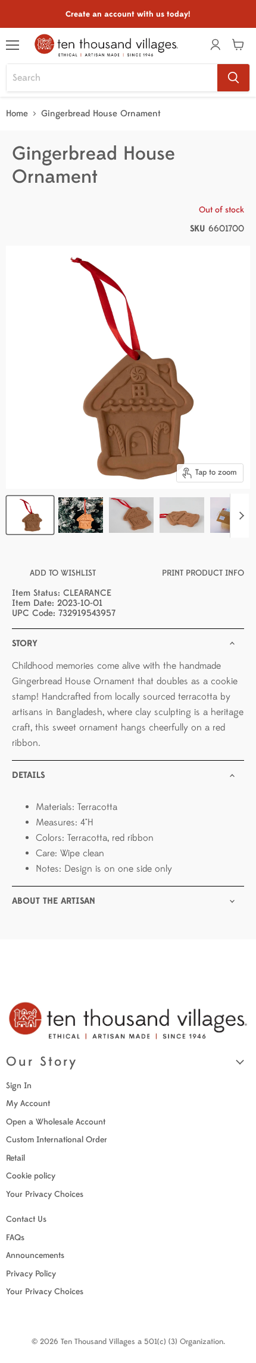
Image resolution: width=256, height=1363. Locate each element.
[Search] (233, 77)
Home (17, 114)
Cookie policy (30, 1176)
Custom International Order (56, 1140)
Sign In (19, 1086)
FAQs (15, 1237)
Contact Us (26, 1219)
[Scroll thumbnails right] (239, 516)
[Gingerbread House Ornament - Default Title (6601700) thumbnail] (30, 515)
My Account (28, 1103)
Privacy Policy (31, 1274)
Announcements (35, 1255)
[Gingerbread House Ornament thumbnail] (80, 515)
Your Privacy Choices (44, 1194)
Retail (15, 1158)
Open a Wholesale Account (55, 1122)
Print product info (203, 573)
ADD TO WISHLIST (63, 573)
